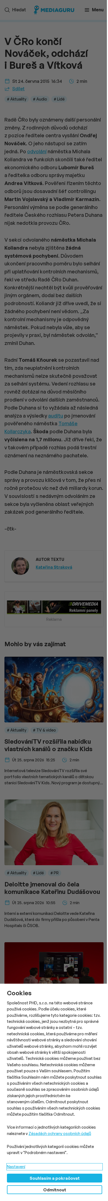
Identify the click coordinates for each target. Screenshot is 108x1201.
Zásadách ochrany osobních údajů (60, 1133)
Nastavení (16, 1166)
